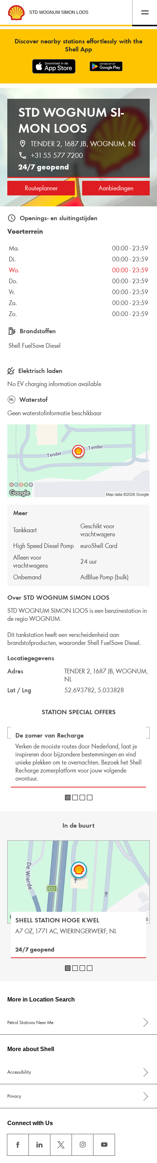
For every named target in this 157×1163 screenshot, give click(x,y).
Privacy (14, 1096)
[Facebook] (18, 1145)
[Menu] (144, 12)
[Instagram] (82, 1145)
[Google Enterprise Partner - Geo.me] (21, 484)
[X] (61, 1145)
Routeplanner (41, 188)
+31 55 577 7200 (57, 155)
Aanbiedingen (116, 188)
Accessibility (19, 1072)
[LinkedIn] (39, 1145)
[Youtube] (104, 1145)
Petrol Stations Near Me (30, 1022)
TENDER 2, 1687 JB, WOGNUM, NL (83, 143)
